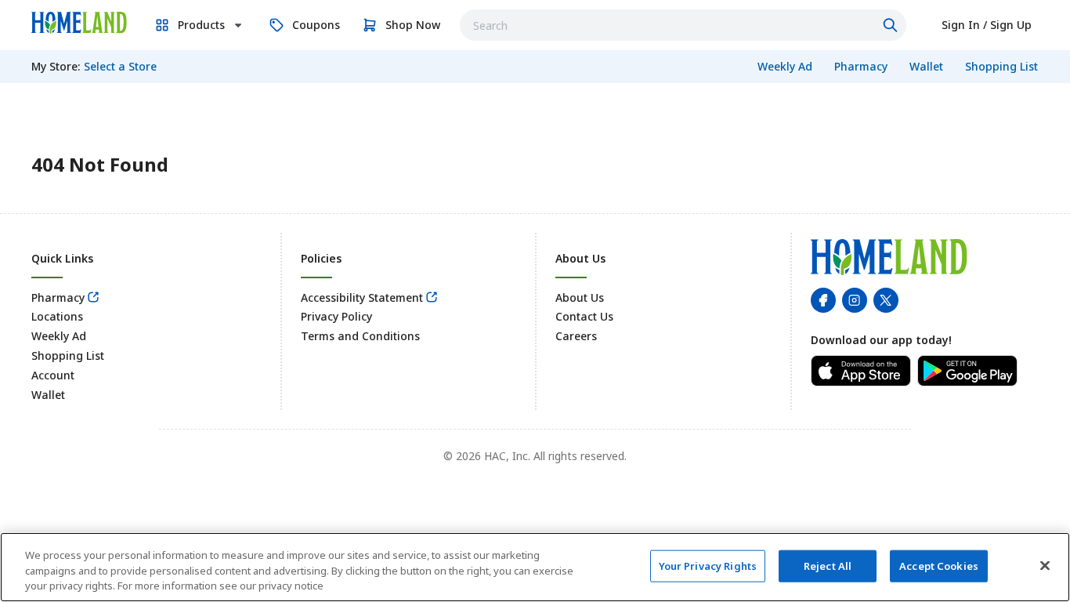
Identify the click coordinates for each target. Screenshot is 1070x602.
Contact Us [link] (584, 316)
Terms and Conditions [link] (360, 335)
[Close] (1045, 565)
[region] (535, 567)
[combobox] (683, 25)
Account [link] (52, 375)
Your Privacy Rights (708, 565)
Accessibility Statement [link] (362, 297)
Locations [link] (57, 316)
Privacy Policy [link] (336, 316)
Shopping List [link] (67, 355)
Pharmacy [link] (58, 297)
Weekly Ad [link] (58, 335)
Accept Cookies (938, 565)
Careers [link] (576, 335)
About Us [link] (579, 297)
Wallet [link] (48, 394)
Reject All (827, 565)
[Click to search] (892, 25)
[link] (79, 23)
